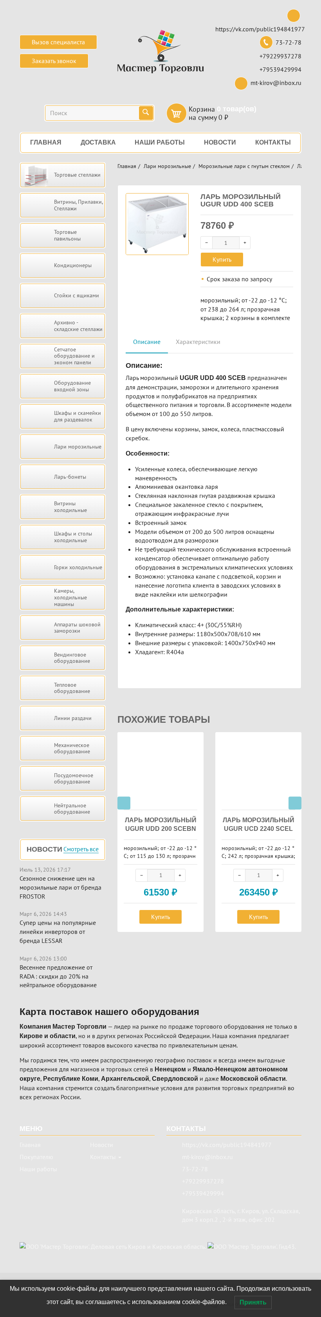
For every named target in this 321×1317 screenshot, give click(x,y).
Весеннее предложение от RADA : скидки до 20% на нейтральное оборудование (58, 976)
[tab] (147, 342)
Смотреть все (81, 849)
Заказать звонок (54, 61)
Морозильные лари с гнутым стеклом (244, 166)
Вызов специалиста (58, 42)
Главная (126, 166)
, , (241, 1215)
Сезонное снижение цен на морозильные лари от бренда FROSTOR (60, 887)
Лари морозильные (167, 166)
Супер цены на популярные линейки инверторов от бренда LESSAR (58, 931)
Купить (222, 259)
